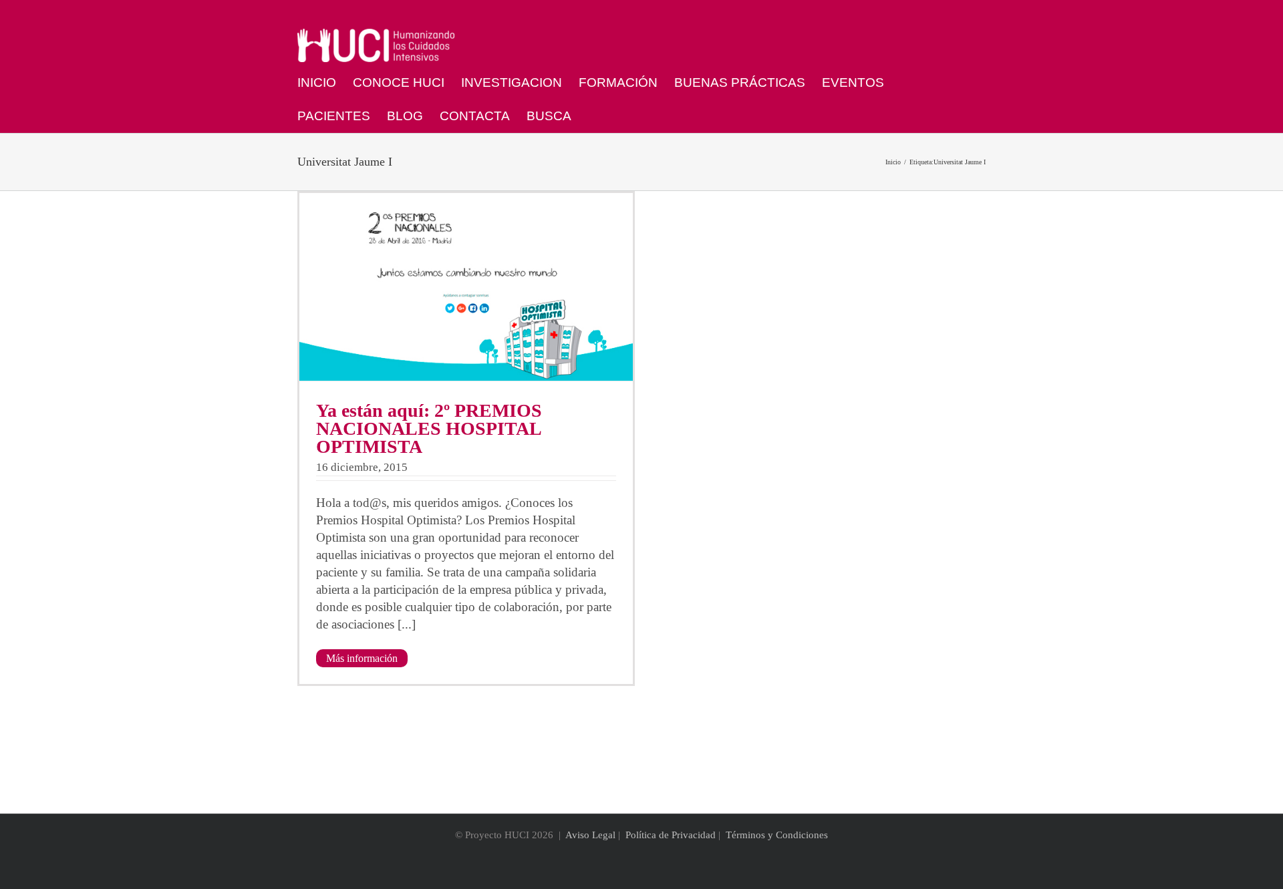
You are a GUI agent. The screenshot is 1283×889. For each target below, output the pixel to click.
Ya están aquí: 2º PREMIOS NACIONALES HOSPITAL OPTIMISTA (429, 428)
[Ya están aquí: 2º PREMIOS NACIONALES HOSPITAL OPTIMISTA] (466, 287)
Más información (362, 658)
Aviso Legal (590, 835)
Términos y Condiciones (777, 835)
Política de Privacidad (670, 835)
